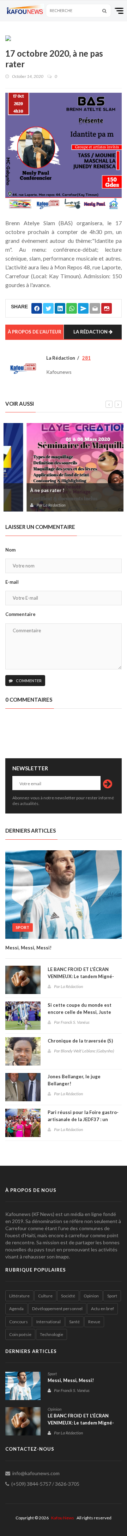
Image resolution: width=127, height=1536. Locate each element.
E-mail (12, 582)
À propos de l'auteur (34, 332)
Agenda (16, 1308)
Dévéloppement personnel (57, 1308)
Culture (45, 1295)
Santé (74, 1321)
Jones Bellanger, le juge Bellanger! (74, 1080)
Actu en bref (102, 1308)
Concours (18, 1321)
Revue (94, 1321)
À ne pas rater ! (26, 490)
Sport (22, 927)
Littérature (19, 1295)
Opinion (91, 1295)
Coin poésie (20, 1334)
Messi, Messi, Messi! (28, 947)
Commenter (28, 680)
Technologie (51, 1334)
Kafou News (62, 1517)
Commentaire (20, 614)
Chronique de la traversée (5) (80, 1041)
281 (86, 358)
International (48, 1321)
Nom (10, 550)
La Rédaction (91, 332)
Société (68, 1295)
